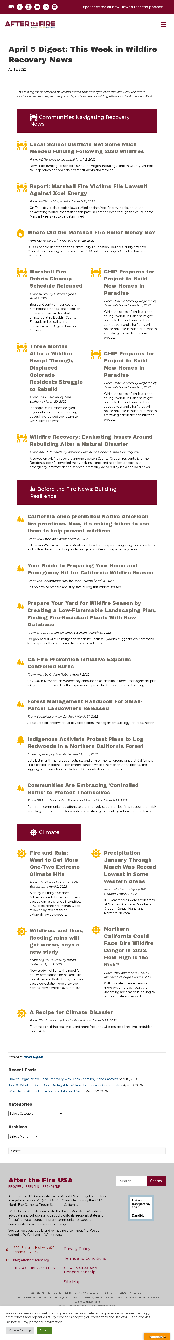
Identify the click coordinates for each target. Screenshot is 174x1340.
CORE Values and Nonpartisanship (80, 1270)
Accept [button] (44, 1330)
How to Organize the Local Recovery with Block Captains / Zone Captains (63, 1079)
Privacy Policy (77, 1248)
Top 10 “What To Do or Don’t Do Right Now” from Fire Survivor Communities (65, 1085)
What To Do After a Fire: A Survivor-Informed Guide (46, 1091)
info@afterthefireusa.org (31, 1260)
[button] (11, 7)
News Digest (33, 1057)
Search (156, 1181)
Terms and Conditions (85, 1258)
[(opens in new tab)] (141, 1208)
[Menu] (163, 24)
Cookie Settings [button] (20, 1330)
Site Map (72, 1281)
